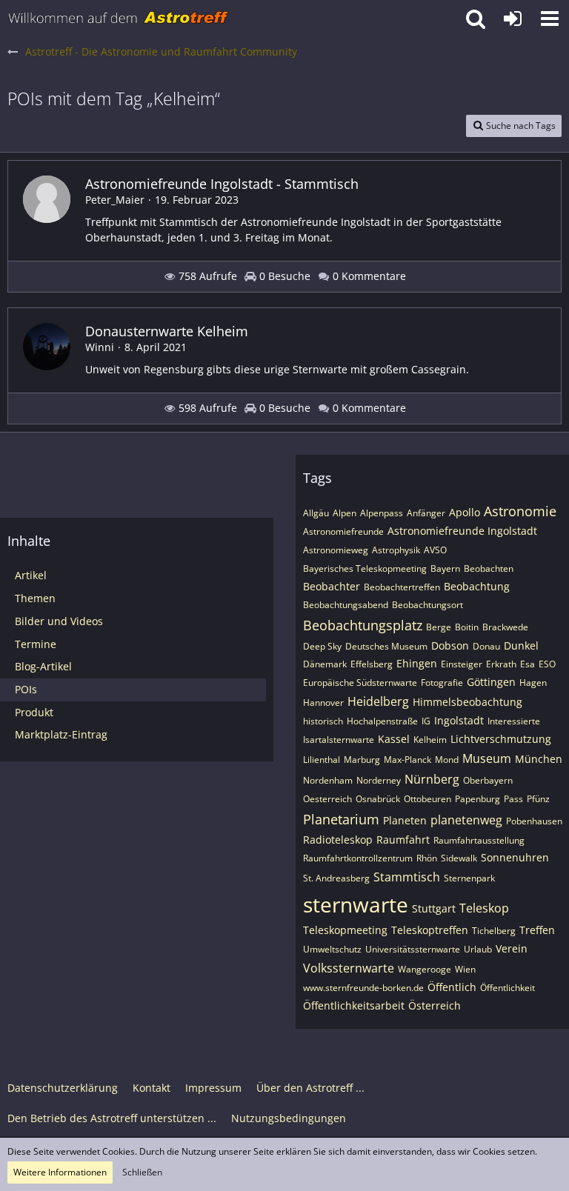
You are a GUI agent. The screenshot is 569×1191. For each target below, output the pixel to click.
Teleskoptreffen (429, 930)
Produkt (34, 712)
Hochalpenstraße (382, 721)
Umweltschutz (332, 949)
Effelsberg (371, 664)
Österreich (434, 1005)
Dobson (450, 645)
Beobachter (331, 586)
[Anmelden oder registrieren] (513, 18)
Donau (486, 646)
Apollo (464, 512)
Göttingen (491, 682)
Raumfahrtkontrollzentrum (358, 858)
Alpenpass (381, 513)
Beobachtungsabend (345, 604)
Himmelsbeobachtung (467, 702)
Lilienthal (321, 759)
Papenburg (477, 799)
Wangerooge (424, 969)
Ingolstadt (459, 720)
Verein (512, 948)
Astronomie (520, 511)
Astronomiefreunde (343, 531)
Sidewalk (459, 858)
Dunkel (521, 645)
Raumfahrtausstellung (479, 840)
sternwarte (355, 904)
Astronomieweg (335, 550)
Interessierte (514, 721)
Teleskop (484, 908)
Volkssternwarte (348, 968)
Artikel (31, 575)
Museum (486, 758)
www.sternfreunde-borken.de (363, 987)
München (538, 759)
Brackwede (505, 627)
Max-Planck (407, 759)
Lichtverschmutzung (500, 739)
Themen (35, 598)
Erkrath (501, 664)
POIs (26, 689)
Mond (447, 759)
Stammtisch (406, 877)
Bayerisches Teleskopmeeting (365, 568)
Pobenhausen (534, 821)
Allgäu (316, 513)
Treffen (537, 930)
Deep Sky (322, 646)
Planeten (405, 820)
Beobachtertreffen (402, 587)
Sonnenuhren (515, 857)
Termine (35, 644)
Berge (438, 627)
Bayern (445, 568)
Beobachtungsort (427, 604)
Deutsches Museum (386, 646)
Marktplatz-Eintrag (61, 734)
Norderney (378, 780)
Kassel (394, 739)
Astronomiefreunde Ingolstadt (462, 531)
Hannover (323, 702)
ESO (547, 664)
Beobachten (488, 568)
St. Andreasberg (336, 878)
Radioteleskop (338, 840)
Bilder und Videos (59, 621)
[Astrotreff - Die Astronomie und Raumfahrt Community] (118, 18)
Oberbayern (488, 780)
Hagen (533, 682)
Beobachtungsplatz (362, 625)
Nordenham (328, 780)
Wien (465, 969)
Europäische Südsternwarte (360, 682)
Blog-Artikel (43, 666)
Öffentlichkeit (507, 987)
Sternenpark (469, 878)
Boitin (467, 627)
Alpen (344, 513)
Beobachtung (477, 586)
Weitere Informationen (60, 1172)
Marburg (362, 759)
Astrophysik (396, 550)
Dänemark (325, 664)
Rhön (426, 858)
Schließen (142, 1172)
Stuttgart (434, 908)
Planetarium (341, 819)
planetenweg (466, 820)
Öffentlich (451, 987)
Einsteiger (461, 664)
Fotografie (442, 682)
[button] (550, 18)
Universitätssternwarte (412, 949)
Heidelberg (378, 701)
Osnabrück (378, 799)
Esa (527, 664)
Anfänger (426, 513)
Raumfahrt (403, 840)
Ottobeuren (427, 799)
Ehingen (416, 663)
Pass (513, 799)
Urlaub (478, 949)
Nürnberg (432, 779)
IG (426, 721)
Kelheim (430, 739)
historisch (323, 721)
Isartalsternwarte (338, 739)
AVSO (435, 550)
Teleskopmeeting (345, 930)
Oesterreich (327, 799)
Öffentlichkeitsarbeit (354, 1005)
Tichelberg (494, 930)
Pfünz (538, 799)
